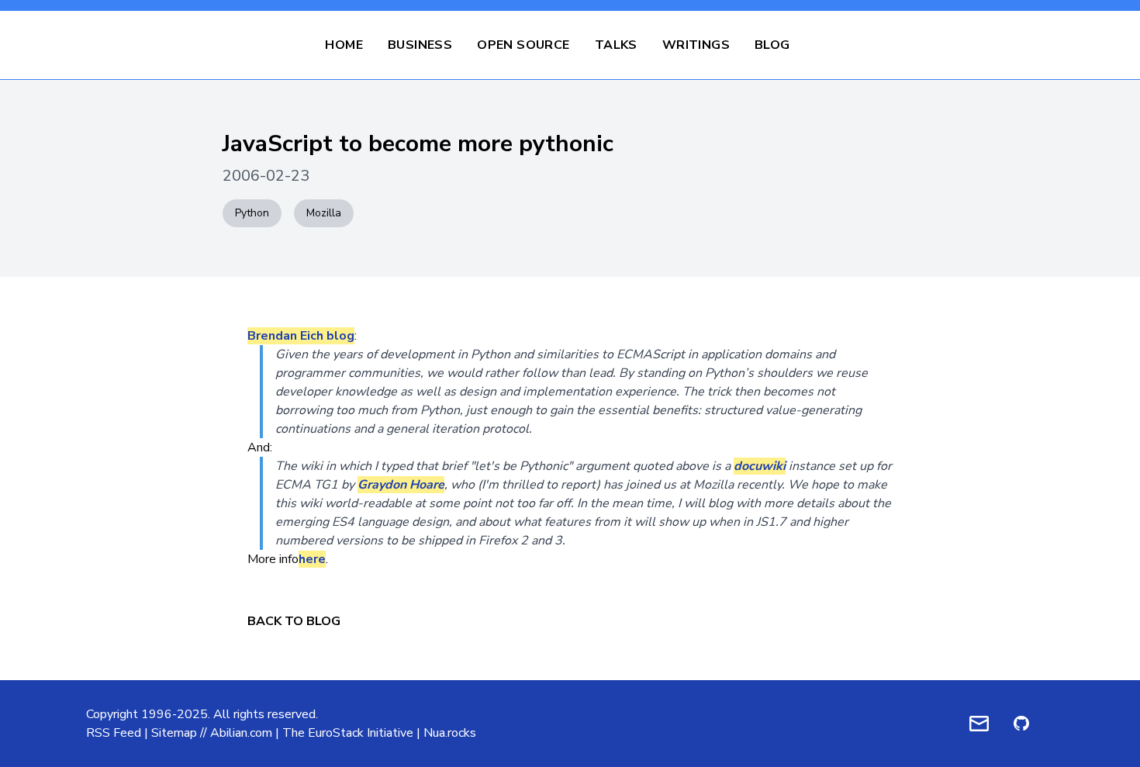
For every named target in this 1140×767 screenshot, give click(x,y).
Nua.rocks (449, 732)
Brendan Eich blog (300, 335)
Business (420, 45)
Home (344, 45)
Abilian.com (241, 732)
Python (252, 213)
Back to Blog (293, 621)
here (312, 559)
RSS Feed (113, 732)
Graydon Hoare (401, 484)
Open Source (523, 45)
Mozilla (323, 213)
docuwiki (760, 466)
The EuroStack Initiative (347, 732)
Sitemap (174, 732)
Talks (616, 45)
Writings (696, 45)
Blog (772, 45)
